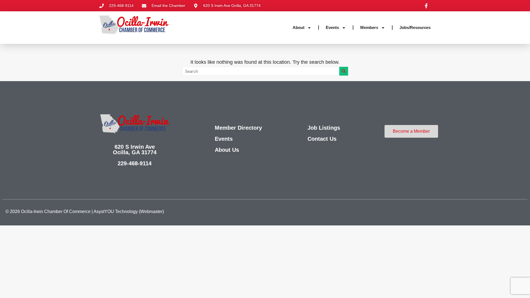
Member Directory (238, 128)
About (298, 27)
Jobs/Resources (415, 27)
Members (369, 27)
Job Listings (324, 128)
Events (332, 27)
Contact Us (322, 139)
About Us (227, 150)
